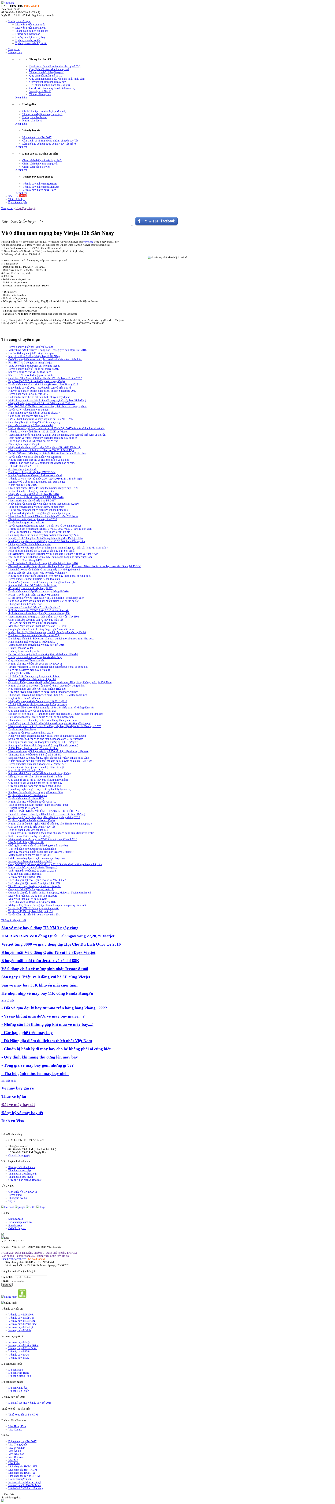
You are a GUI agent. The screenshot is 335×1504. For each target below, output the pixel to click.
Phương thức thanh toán (21, 1167)
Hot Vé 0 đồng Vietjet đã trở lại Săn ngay (31, 353)
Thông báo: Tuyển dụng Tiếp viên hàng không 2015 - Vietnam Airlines (47, 694)
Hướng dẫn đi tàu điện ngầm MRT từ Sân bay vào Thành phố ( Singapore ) (50, 823)
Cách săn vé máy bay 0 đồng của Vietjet (30, 425)
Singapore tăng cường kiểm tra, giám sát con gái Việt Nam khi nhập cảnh (48, 757)
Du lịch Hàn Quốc (18, 1390)
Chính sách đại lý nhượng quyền (40, 163)
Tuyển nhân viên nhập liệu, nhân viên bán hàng (34, 456)
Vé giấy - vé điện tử (40, 91)
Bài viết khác (8, 1080)
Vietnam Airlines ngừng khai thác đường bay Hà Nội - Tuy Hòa (43, 616)
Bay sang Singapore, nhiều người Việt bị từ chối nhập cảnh (41, 716)
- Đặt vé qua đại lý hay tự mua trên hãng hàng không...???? (54, 1008)
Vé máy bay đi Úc (18, 1354)
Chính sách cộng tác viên (36, 166)
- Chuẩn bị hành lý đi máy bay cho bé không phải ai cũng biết (56, 1049)
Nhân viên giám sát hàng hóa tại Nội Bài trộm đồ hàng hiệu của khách (47, 735)
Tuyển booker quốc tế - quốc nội (26, 522)
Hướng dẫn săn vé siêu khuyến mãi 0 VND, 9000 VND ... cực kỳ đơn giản (50, 528)
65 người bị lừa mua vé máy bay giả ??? (30, 588)
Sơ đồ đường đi (36, 1258)
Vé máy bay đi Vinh (19, 1330)
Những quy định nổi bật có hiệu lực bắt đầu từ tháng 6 (38, 509)
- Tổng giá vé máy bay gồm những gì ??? (37, 1065)
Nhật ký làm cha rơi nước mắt (24, 698)
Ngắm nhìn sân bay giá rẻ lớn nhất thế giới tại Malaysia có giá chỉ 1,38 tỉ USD (51, 760)
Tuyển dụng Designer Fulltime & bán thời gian (34, 578)
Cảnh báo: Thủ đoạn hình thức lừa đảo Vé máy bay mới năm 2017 (45, 378)
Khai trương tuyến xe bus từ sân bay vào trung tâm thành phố (42, 582)
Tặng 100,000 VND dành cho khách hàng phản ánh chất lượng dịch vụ (47, 406)
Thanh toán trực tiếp (19, 1170)
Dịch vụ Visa (12, 1121)
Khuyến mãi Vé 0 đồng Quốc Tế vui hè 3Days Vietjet (48, 952)
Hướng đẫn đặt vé (32, 120)
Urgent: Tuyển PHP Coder (23, 807)
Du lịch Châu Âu (17, 1387)
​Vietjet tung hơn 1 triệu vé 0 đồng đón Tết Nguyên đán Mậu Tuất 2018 (47, 349)
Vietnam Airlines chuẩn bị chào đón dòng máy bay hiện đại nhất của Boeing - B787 (54, 726)
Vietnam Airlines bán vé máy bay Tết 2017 (32, 500)
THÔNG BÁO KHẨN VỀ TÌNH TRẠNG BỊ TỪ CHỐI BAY (43, 810)
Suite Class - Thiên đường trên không (29, 836)
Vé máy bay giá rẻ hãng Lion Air (40, 186)
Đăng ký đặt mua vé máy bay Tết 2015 (29, 1402)
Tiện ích (12, 1201)
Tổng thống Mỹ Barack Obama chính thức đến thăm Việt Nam (43, 516)
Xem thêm (21, 97)
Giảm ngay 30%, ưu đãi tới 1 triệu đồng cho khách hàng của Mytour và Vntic (51, 832)
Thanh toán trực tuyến (20, 1176)
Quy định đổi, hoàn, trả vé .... (45, 75)
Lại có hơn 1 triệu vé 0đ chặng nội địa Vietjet (33, 440)
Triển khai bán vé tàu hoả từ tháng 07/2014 (32, 870)
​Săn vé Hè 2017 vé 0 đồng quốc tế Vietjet (31, 375)
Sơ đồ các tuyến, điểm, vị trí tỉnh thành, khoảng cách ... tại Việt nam (45, 738)
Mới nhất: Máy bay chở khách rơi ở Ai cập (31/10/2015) (39, 625)
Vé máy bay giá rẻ (17, 1088)
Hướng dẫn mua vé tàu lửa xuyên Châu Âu (32, 801)
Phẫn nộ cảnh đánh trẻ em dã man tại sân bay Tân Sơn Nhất (41, 550)
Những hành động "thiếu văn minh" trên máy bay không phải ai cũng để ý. (49, 575)
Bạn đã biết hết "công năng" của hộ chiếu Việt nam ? (37, 572)
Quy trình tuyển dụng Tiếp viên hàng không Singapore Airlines (43, 691)
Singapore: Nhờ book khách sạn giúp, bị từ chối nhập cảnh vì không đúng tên (51, 707)
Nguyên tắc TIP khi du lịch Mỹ (25, 770)
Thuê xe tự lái (13, 1096)
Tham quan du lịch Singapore (31, 30)
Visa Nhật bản (16, 1453)
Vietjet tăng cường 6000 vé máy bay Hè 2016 (33, 494)
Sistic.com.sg (15, 1218)
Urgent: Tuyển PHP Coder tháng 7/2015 (30, 732)
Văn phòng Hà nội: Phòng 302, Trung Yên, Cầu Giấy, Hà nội (35, 1255)
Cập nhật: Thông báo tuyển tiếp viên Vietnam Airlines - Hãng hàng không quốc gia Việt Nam (59, 682)
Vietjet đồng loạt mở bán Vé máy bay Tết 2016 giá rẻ (37, 701)
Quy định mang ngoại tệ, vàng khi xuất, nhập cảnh (57, 78)
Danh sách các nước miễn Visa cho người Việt (54, 66)
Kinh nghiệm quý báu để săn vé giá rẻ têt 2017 (34, 412)
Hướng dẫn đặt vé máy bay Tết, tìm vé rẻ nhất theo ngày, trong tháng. (46, 685)
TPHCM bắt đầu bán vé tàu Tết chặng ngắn (32, 622)
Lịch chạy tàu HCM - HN (22, 1466)
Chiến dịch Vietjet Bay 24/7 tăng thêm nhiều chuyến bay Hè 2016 (44, 487)
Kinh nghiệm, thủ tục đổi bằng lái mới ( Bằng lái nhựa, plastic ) (43, 745)
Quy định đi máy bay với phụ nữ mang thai (32, 710)
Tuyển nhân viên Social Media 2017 (28, 393)
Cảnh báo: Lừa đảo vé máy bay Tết (27, 415)
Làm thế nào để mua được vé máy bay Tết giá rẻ (49, 143)
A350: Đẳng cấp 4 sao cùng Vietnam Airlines (33, 748)
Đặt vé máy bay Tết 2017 (22, 1441)
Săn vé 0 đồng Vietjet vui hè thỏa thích (29, 371)
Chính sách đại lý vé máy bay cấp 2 (42, 160)
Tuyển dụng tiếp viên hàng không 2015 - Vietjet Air (36, 763)
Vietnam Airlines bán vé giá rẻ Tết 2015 (30, 854)
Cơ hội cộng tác (17, 1228)
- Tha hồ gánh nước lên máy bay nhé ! (35, 1073)
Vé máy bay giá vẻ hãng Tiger (39, 189)
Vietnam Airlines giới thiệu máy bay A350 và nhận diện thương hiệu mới (48, 751)
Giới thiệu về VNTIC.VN (22, 1191)
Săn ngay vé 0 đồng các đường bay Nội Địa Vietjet (36, 481)
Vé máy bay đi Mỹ (18, 1357)
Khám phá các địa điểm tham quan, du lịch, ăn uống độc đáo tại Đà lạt (47, 632)
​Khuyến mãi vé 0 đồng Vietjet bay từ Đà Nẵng (34, 356)
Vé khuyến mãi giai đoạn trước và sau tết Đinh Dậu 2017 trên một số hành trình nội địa (56, 428)
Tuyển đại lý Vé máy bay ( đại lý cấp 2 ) (30, 911)
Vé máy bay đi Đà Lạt (20, 1327)
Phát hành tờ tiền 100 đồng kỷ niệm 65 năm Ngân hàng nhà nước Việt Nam (50, 556)
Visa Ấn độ (14, 1450)
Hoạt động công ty (26, 208)
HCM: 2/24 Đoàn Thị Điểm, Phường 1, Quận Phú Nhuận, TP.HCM (39, 1252)
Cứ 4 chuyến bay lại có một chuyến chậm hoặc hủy (36, 858)
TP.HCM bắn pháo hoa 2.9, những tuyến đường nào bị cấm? (41, 462)
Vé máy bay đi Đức (19, 1351)
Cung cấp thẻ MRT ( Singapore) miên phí (31, 889)
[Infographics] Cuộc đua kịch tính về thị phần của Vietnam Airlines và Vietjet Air (53, 553)
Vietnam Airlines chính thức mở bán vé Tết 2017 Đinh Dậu (41, 450)
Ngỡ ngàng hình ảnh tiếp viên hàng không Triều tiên (37, 688)
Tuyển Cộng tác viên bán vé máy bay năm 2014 (34, 914)
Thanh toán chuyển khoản (22, 1173)
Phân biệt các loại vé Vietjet (23, 444)
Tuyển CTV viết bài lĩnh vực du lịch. (28, 409)
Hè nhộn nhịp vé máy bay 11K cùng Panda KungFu (47, 993)
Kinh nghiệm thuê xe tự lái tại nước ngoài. (31, 641)
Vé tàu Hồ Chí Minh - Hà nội (24, 1482)
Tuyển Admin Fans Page (22, 729)
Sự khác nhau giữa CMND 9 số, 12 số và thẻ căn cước (38, 610)
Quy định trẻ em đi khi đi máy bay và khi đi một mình (38, 779)
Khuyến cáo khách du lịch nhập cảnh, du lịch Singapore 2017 (42, 390)
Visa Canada (15, 1429)
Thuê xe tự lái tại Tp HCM (23, 1414)
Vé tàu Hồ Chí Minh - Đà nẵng (25, 1488)
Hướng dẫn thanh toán (27, 33)
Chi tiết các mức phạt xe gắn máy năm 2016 (32, 519)
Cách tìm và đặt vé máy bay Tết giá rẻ (29, 669)
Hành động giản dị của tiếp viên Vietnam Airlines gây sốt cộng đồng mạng (49, 723)
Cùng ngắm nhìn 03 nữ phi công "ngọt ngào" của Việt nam (41, 629)
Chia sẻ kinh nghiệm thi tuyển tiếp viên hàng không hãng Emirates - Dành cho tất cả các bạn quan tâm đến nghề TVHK (74, 566)
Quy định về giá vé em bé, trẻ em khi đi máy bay (35, 782)
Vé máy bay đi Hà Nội (21, 1314)
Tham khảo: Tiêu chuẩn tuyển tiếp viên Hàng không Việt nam (42, 720)
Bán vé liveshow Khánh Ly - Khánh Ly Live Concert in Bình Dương (46, 814)
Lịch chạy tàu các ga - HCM (24, 1475)
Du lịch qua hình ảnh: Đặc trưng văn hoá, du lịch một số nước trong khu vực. (51, 638)
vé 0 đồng (88, 241)
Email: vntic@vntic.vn (14, 1258)
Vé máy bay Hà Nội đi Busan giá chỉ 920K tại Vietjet (37, 431)
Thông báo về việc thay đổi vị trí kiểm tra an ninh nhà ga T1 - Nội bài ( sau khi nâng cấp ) (57, 547)
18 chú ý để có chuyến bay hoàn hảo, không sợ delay (37, 704)
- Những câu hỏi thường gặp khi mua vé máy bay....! (47, 1024)
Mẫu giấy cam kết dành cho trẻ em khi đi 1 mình (35, 776)
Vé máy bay (15, 52)
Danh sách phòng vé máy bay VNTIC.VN (31, 472)
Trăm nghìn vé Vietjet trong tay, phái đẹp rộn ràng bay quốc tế (42, 437)
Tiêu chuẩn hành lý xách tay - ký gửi (49, 84)
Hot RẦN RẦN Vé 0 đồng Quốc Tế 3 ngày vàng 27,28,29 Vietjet (57, 936)
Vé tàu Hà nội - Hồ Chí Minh (24, 1485)
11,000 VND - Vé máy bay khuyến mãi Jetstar (34, 676)
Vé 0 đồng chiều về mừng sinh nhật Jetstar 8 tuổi (44, 968)
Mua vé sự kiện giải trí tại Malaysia (27, 898)
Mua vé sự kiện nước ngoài (30, 27)
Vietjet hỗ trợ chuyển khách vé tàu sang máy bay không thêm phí (44, 569)
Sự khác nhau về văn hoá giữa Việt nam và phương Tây (39, 613)
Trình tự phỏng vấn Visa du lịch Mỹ (28, 829)
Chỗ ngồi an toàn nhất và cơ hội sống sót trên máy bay (38, 845)
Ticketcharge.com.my (20, 1222)
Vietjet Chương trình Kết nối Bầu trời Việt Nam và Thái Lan (41, 403)
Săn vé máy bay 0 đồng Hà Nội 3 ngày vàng (39, 928)
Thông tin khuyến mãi (13, 920)
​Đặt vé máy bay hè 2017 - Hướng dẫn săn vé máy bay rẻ (39, 387)
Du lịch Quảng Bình (19, 1375)
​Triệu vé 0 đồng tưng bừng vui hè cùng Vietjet (33, 365)
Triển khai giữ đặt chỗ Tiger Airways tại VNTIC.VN (37, 879)
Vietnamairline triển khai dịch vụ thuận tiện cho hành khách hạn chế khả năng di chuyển (57, 434)
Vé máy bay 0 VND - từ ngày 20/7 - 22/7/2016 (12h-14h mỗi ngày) (45, 478)
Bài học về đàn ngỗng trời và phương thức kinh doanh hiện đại (43, 654)
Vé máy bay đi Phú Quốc (22, 1323)
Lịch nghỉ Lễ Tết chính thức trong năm (29, 544)
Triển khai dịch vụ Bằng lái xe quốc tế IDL (32, 901)
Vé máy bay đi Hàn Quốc (22, 1348)
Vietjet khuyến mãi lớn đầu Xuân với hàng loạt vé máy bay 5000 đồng (47, 400)
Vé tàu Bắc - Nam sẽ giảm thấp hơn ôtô (30, 861)
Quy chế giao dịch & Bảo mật (24, 873)
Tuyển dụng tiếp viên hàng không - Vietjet (31, 820)
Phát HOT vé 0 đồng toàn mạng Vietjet (30, 362)
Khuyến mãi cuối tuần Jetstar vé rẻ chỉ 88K (40, 960)
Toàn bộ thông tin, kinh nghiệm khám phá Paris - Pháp (38, 804)
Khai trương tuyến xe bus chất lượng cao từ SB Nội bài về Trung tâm (46, 541)
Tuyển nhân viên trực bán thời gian (27, 795)
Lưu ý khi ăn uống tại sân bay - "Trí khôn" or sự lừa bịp (39, 531)
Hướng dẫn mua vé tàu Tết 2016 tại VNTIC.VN (35, 663)
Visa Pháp (14, 1463)
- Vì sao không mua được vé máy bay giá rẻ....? (43, 1016)
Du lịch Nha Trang (18, 1372)
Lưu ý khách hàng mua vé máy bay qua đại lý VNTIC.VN (40, 418)
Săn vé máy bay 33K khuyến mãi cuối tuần (39, 985)
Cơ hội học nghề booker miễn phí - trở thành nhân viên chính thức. (45, 359)
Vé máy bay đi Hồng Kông (23, 1345)
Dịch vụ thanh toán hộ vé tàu (31, 43)
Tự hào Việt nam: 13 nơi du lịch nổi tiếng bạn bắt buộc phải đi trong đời (48, 666)
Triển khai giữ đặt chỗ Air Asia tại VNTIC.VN (34, 883)
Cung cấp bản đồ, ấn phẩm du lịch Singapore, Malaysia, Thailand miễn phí (49, 892)
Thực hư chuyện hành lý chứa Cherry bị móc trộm (36, 506)
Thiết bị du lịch (16, 199)
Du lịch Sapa (15, 1369)
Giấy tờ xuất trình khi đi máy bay (47, 81)
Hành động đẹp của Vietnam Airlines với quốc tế (35, 475)
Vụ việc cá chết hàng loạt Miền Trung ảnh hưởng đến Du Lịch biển (45, 538)
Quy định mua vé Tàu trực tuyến (26, 660)
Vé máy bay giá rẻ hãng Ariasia (39, 183)
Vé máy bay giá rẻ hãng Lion (24, 876)
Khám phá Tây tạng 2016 (22, 484)
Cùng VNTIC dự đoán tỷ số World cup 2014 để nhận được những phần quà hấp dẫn (55, 864)
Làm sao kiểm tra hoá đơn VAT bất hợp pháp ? (34, 607)
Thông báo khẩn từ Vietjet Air (25, 604)
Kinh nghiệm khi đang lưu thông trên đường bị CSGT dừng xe (43, 742)
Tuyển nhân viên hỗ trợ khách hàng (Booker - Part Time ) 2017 (43, 384)
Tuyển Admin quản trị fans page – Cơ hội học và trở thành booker (44, 525)
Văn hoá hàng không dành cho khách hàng (32, 848)
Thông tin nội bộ (17, 1197)
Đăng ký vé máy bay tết (22, 1112)
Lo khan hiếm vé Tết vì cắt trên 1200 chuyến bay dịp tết (39, 397)
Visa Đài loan (15, 1457)
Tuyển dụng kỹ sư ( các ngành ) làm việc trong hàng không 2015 (44, 817)
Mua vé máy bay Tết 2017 (36, 137)
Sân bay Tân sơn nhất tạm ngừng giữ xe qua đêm (35, 792)
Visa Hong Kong (17, 1426)
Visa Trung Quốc (17, 1444)
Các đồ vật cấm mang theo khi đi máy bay (52, 88)
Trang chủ (14, 49)
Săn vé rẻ (17, 196)
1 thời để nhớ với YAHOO (23, 466)
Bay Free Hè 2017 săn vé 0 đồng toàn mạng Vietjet (36, 381)
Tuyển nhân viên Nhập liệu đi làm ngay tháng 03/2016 (38, 591)
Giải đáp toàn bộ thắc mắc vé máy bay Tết (31, 826)
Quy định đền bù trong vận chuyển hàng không (34, 785)
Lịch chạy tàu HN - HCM (22, 1469)
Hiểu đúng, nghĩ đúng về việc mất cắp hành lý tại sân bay (40, 789)
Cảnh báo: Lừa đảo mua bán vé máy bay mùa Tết (35, 619)
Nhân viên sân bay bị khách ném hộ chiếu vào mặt (36, 767)
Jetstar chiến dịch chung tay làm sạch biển (31, 491)
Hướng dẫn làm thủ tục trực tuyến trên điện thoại (35, 657)
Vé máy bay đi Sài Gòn (21, 1317)
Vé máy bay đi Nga (19, 1342)
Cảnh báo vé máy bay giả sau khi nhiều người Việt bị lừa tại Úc (43, 600)
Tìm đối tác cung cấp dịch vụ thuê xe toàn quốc (34, 886)
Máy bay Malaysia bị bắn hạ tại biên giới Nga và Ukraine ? (40, 851)
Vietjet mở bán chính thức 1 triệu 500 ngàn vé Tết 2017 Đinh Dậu (44, 447)
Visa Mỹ (13, 1460)
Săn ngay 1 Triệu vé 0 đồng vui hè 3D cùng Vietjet (45, 977)
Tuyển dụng (15, 1194)
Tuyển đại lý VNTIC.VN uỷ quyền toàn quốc (33, 908)
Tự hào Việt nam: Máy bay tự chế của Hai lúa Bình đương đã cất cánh (47, 453)
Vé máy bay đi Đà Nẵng (21, 1320)
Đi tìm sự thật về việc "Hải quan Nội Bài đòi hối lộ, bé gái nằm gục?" (46, 597)
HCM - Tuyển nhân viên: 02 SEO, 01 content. (33, 594)
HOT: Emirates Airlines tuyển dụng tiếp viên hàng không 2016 (43, 563)
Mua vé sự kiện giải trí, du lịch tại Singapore (32, 895)
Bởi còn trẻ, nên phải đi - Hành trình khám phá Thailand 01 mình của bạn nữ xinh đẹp (55, 713)
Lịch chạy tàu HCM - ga (21, 1472)
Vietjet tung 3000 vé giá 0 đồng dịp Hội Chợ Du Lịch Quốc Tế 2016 (61, 944)
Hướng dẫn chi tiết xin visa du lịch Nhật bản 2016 (36, 497)
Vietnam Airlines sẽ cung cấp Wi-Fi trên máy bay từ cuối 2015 (42, 839)
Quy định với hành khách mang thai (49, 69)
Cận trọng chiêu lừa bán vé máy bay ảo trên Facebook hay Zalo (43, 535)
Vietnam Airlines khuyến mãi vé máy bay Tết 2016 (36, 644)
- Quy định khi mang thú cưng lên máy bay (39, 1057)
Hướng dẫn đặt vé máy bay (30, 37)
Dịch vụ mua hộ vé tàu (27, 40)
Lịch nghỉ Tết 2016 (19, 673)
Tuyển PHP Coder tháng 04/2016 (26, 560)
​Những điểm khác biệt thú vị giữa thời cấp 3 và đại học (38, 459)
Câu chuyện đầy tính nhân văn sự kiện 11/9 (32, 679)
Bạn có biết (7, 1000)
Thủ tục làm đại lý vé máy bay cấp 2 (42, 114)
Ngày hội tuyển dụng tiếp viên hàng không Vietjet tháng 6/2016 (43, 503)
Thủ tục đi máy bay (40, 94)
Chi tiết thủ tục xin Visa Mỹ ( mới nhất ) (44, 111)
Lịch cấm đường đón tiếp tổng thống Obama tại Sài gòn (39, 513)
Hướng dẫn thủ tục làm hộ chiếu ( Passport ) (32, 867)
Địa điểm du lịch (17, 202)
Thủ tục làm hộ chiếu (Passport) (46, 72)
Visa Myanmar (16, 1447)
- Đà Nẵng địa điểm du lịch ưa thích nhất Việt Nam (46, 1040)
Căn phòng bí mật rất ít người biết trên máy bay (34, 422)
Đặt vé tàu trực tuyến (20, 1479)
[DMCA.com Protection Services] (22, 1296)
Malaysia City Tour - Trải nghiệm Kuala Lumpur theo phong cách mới (47, 905)
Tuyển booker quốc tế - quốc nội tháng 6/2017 (33, 368)
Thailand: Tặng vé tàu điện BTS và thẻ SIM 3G (34, 754)
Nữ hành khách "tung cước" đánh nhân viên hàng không (39, 773)
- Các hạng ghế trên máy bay (27, 1032)
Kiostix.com (15, 1225)
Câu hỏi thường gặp (19, 1155)
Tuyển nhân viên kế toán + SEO (26, 798)
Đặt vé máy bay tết (18, 1104)
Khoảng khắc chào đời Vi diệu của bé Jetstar (32, 585)
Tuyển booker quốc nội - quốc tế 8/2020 (30, 346)
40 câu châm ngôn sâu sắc (22, 469)
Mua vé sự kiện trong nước (30, 24)
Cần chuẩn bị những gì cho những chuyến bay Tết (50, 140)
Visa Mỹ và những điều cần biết (26, 842)
